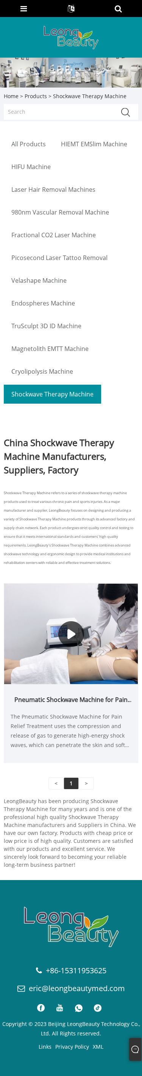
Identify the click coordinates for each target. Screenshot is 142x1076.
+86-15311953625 (76, 970)
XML (98, 1046)
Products (36, 96)
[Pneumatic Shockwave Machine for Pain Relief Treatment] (71, 633)
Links (45, 1046)
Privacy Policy (72, 1046)
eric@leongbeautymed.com (77, 988)
